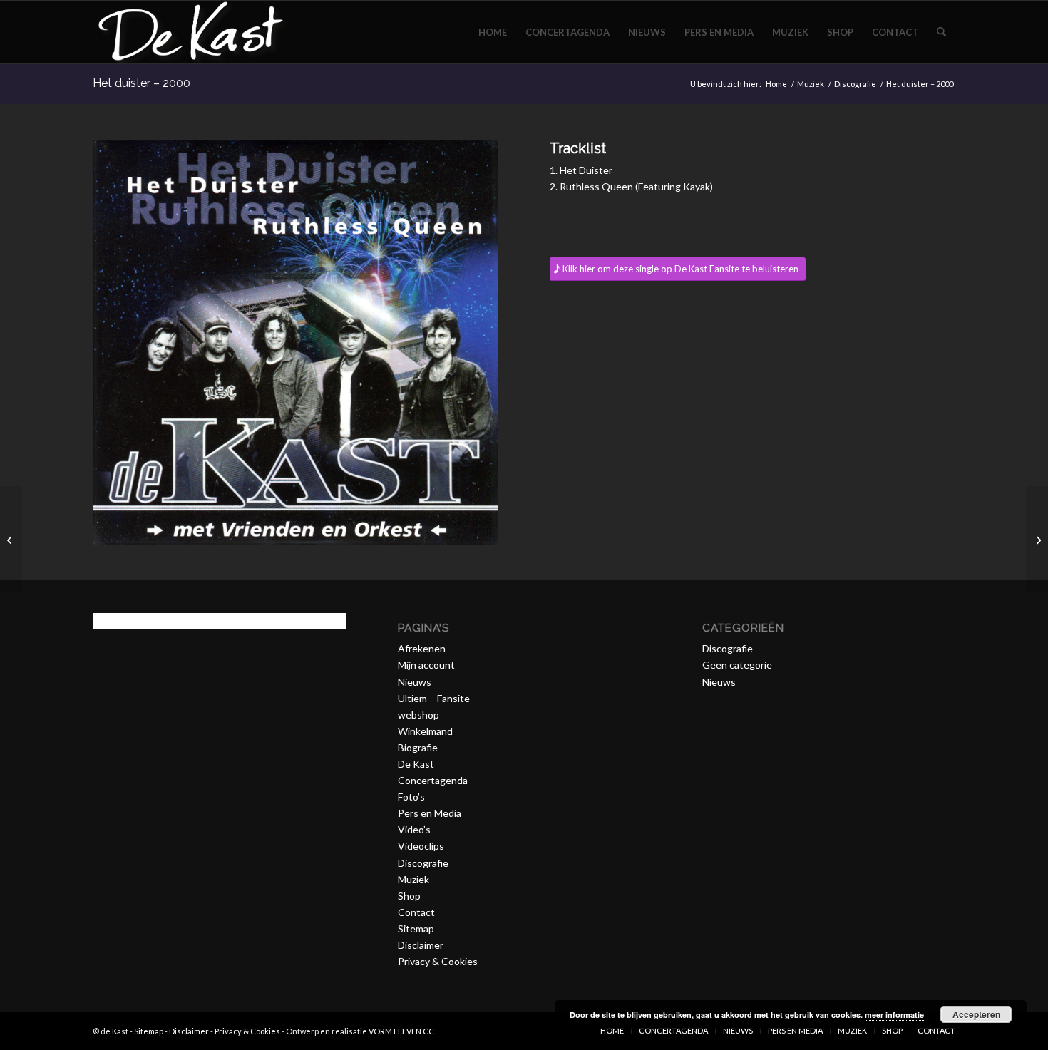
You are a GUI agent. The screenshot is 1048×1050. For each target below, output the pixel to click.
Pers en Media (429, 813)
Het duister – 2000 (141, 83)
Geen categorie (737, 665)
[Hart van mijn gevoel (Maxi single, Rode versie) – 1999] (11, 539)
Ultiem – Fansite (434, 698)
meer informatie (894, 1014)
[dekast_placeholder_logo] (190, 32)
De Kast (416, 764)
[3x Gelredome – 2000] (1037, 539)
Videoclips (421, 846)
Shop (409, 896)
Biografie (418, 747)
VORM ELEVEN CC (401, 1031)
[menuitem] (492, 32)
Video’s (414, 829)
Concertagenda (433, 780)
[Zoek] (941, 32)
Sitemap (416, 928)
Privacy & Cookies (438, 961)
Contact (416, 912)
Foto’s (411, 797)
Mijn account (426, 665)
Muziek (413, 879)
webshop (418, 715)
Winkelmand (425, 731)
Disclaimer (420, 945)
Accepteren (976, 1014)
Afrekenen (422, 648)
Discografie (423, 863)
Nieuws (414, 682)
